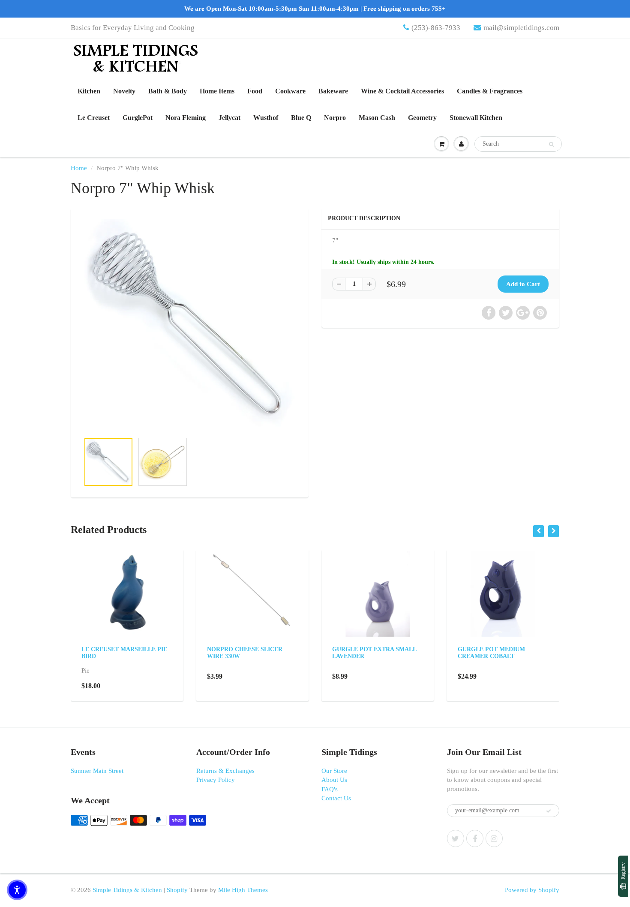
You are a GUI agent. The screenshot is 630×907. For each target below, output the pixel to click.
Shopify (177, 889)
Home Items (217, 91)
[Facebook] (474, 838)
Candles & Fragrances (489, 91)
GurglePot (138, 117)
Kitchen (89, 91)
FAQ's (329, 789)
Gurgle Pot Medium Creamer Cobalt (491, 652)
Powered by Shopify (532, 889)
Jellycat (229, 117)
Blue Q (301, 117)
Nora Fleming (185, 117)
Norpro (335, 117)
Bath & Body (167, 91)
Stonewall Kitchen (476, 117)
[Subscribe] (549, 811)
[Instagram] (494, 838)
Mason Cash (377, 117)
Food (254, 91)
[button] (17, 890)
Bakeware (333, 91)
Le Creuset (94, 117)
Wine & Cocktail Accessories (402, 91)
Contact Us (336, 798)
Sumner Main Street (97, 770)
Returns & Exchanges (225, 770)
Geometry (422, 117)
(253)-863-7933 (435, 28)
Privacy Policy (215, 779)
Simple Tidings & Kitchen (127, 889)
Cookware (290, 91)
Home (79, 168)
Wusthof (265, 117)
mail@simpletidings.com (521, 28)
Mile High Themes (243, 889)
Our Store (334, 770)
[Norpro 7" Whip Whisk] (189, 324)
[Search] (551, 144)
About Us (334, 779)
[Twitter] (455, 838)
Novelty (124, 91)
